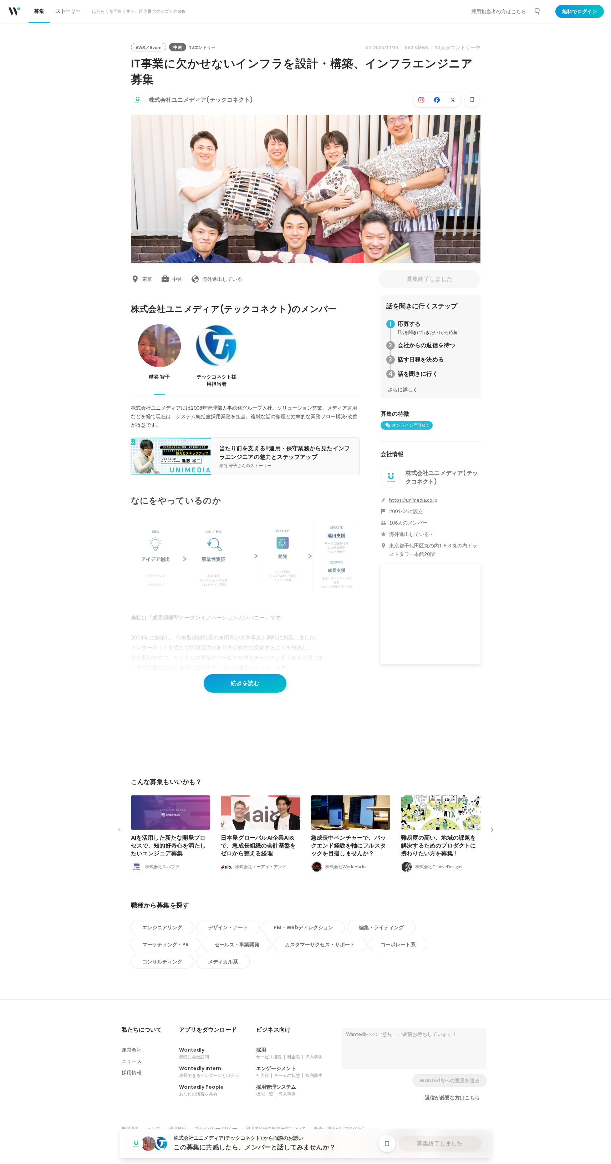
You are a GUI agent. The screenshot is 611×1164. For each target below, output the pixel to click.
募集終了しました (429, 279)
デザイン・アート (228, 927)
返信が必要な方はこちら (452, 1097)
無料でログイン (579, 11)
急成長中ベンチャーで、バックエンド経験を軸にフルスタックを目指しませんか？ (348, 845)
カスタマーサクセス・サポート (320, 944)
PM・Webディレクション (303, 927)
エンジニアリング (162, 927)
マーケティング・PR (165, 944)
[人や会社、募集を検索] (537, 11)
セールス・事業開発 (236, 944)
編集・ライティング (381, 927)
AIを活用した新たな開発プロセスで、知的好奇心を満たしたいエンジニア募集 (168, 845)
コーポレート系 (398, 944)
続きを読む (245, 683)
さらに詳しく (403, 389)
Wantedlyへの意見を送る (449, 1080)
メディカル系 (223, 961)
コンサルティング (162, 961)
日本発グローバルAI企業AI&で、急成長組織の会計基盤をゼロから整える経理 (258, 845)
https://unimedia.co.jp (413, 500)
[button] (142, 1030)
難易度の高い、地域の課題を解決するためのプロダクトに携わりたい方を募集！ (438, 845)
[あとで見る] (472, 100)
